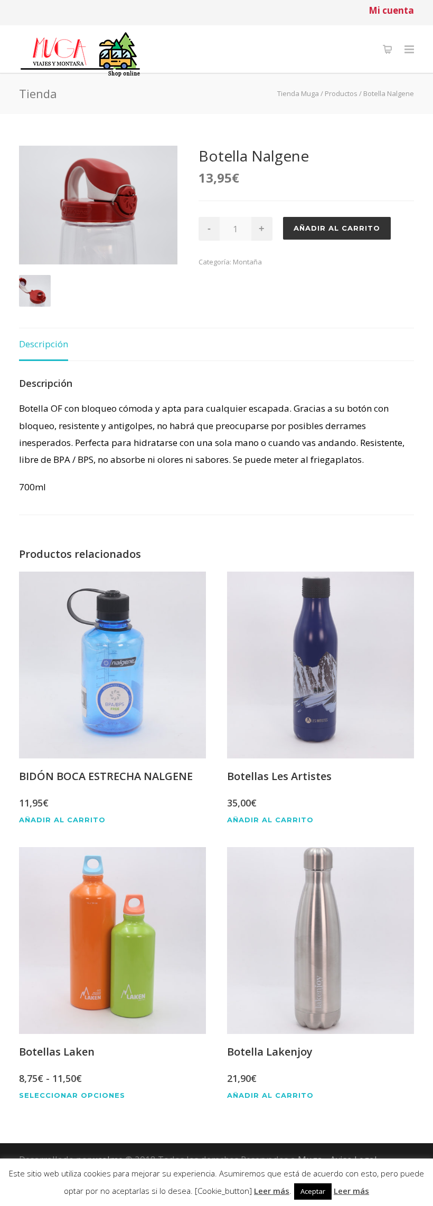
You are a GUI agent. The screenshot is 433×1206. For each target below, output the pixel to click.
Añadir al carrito (337, 228)
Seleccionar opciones (72, 1095)
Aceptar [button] (312, 1191)
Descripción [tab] (43, 344)
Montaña (247, 262)
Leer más (271, 1190)
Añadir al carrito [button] (62, 819)
